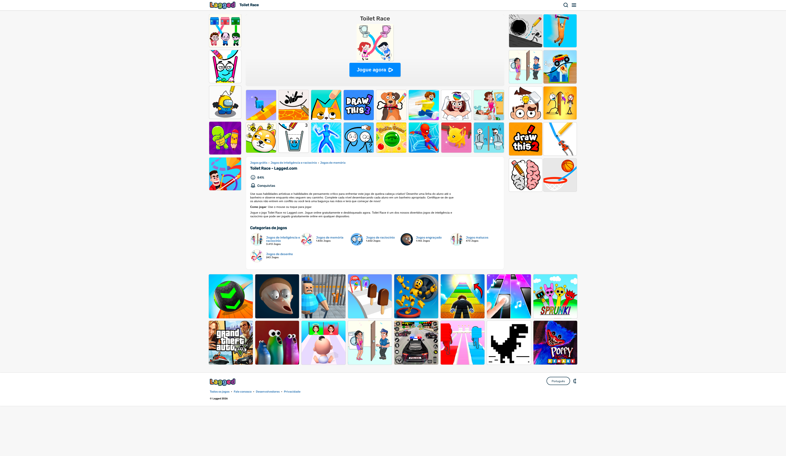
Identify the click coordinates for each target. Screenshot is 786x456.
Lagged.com (223, 382)
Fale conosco (243, 391)
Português (558, 381)
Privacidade (292, 391)
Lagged (223, 5)
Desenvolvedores (268, 391)
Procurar (566, 5)
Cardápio (574, 5)
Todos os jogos (219, 391)
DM (575, 381)
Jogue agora (371, 69)
